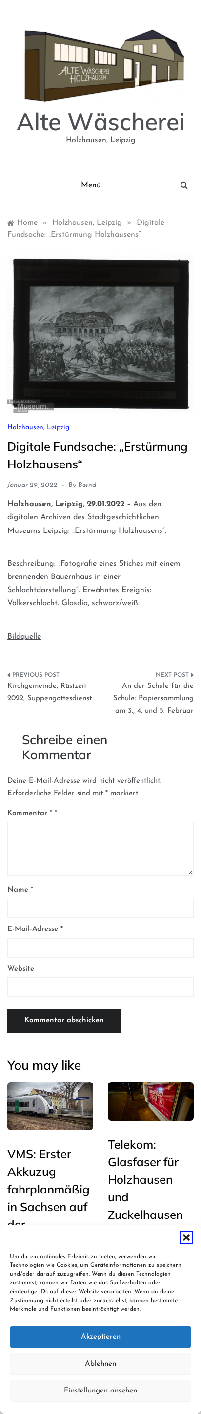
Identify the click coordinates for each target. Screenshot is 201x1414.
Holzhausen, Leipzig (38, 427)
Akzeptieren (101, 1337)
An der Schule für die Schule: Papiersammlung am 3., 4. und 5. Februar (153, 699)
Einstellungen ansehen (100, 1390)
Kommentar (29, 813)
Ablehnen (100, 1364)
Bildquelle (24, 637)
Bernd (87, 485)
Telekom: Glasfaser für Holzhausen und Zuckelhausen (145, 1179)
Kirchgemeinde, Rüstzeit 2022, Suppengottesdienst (49, 693)
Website (20, 968)
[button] (186, 1237)
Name (20, 890)
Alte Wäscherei (101, 121)
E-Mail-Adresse (35, 929)
